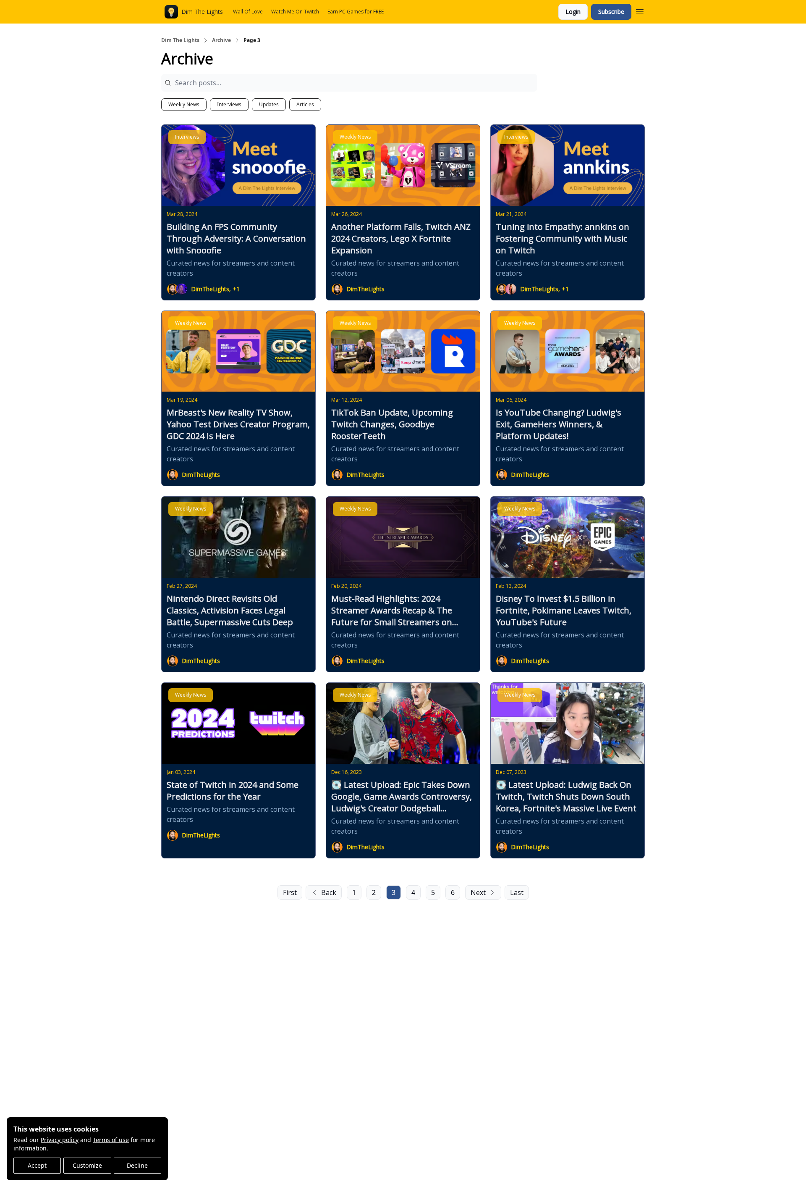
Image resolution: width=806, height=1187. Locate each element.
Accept (37, 1165)
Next (478, 892)
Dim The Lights (180, 40)
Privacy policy (60, 1140)
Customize (87, 1165)
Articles (305, 104)
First (290, 892)
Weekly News (183, 104)
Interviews (229, 104)
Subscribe (611, 12)
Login (573, 12)
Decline (137, 1165)
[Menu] (640, 10)
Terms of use (111, 1140)
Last (516, 892)
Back (328, 892)
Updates (269, 104)
